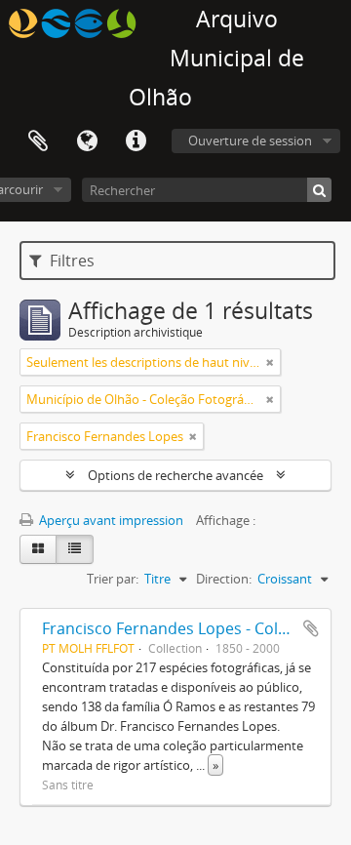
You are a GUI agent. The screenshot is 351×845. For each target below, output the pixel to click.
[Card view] (38, 549)
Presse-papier (38, 141)
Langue (86, 141)
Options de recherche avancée (175, 475)
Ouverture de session (250, 140)
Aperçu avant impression (109, 520)
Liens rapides (135, 141)
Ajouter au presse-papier (311, 628)
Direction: (224, 578)
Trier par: (112, 578)
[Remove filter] (270, 362)
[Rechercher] (319, 190)
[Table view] (75, 549)
